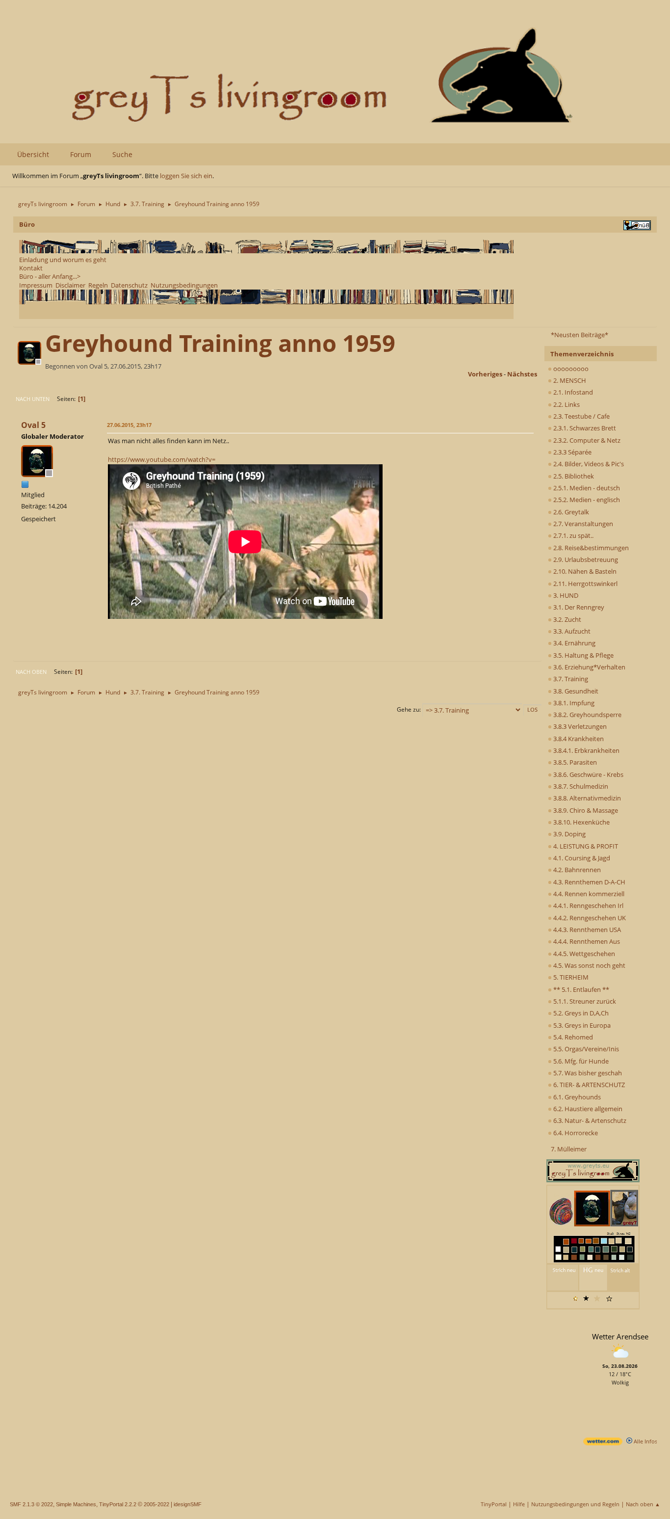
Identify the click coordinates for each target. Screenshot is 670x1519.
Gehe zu (408, 709)
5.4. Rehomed (572, 1037)
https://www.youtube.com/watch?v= (161, 459)
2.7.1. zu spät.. (572, 535)
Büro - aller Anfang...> (49, 276)
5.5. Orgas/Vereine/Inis (585, 1048)
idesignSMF (188, 1504)
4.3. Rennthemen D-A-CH (588, 882)
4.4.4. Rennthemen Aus (586, 941)
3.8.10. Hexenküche (581, 822)
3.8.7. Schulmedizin (580, 786)
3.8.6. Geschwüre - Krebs (587, 774)
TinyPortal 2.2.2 (117, 1504)
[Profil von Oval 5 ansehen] (30, 361)
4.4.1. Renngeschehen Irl (587, 905)
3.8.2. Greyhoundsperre (586, 714)
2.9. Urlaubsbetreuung (585, 559)
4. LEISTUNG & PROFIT (585, 846)
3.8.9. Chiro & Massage (585, 810)
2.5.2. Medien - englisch (586, 499)
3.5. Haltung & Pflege (583, 655)
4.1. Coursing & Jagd (581, 857)
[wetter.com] (602, 1443)
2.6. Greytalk (570, 511)
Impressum (35, 285)
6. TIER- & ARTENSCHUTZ (588, 1084)
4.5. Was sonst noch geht (588, 965)
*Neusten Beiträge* (579, 334)
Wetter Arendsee (620, 1336)
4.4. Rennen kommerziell (588, 893)
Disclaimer (70, 285)
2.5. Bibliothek (573, 476)
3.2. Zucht (566, 619)
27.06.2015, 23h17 (129, 424)
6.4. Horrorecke (575, 1132)
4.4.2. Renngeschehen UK (589, 917)
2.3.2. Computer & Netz (586, 440)
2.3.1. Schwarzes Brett (584, 428)
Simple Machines (76, 1504)
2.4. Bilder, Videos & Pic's (588, 463)
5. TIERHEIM (570, 977)
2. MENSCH (569, 380)
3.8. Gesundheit (575, 691)
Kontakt (31, 268)
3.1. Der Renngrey (578, 607)
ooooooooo (570, 368)
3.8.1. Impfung (573, 702)
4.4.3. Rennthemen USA (586, 929)
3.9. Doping (569, 833)
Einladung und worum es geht (62, 259)
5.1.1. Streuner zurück (584, 1001)
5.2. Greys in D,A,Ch (580, 1013)
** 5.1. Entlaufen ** (580, 989)
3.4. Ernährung (573, 643)
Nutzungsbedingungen (184, 285)
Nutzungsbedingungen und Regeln (575, 1504)
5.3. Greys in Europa (581, 1025)
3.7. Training (570, 678)
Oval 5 (33, 425)
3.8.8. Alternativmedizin (586, 798)
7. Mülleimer (569, 1149)
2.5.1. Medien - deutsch (586, 487)
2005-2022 (156, 1504)
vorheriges (485, 374)
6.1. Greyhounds (576, 1097)
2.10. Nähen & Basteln (584, 571)
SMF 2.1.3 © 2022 (31, 1504)
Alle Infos (644, 1441)
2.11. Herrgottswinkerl (585, 583)
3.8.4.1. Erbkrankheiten (585, 750)
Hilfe (519, 1504)
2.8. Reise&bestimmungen (590, 547)
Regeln (98, 285)
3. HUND (565, 595)
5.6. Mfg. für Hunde (580, 1061)
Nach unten (33, 398)
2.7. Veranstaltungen (582, 523)
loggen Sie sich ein (186, 175)
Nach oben (31, 671)
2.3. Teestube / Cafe (581, 416)
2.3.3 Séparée (572, 452)
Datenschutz (129, 285)
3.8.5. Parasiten (574, 762)
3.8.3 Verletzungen (579, 726)
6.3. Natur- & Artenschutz (589, 1120)
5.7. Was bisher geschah (587, 1072)
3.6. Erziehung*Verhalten (588, 667)
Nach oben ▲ (643, 1504)
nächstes (522, 374)
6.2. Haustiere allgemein (587, 1108)
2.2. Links (566, 404)
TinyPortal (494, 1504)
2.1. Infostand (572, 392)
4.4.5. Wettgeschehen (583, 953)
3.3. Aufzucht (571, 631)
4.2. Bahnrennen (576, 869)
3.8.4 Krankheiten (578, 738)
